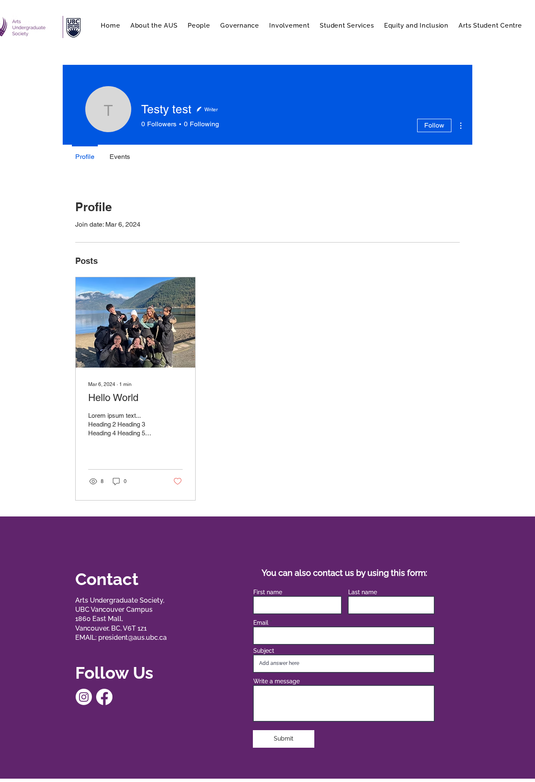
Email (260, 623)
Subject (263, 651)
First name (267, 592)
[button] (199, 25)
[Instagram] (84, 697)
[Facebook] (104, 697)
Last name (362, 592)
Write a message (276, 681)
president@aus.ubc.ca (132, 637)
